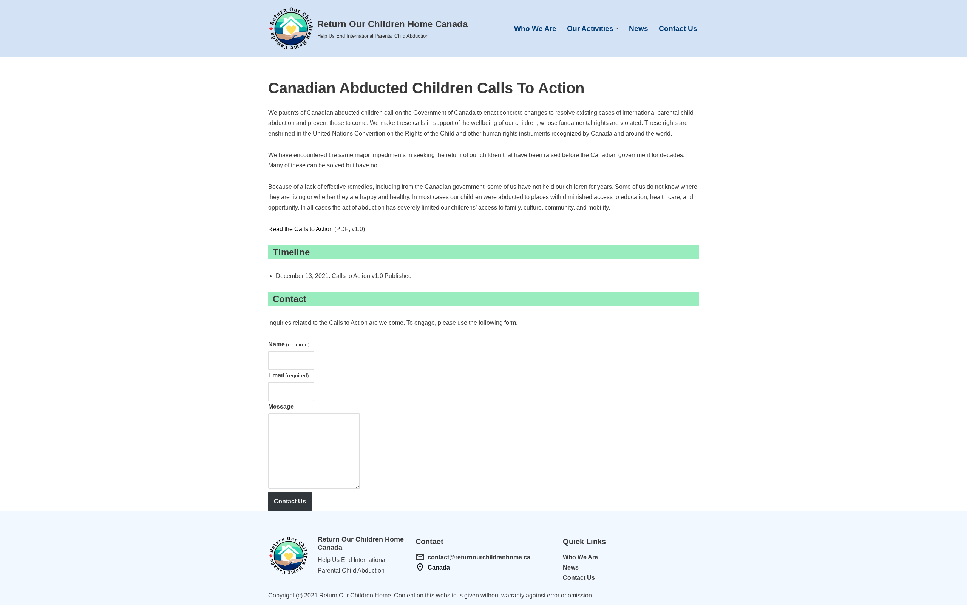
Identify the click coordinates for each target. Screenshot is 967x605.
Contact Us (678, 28)
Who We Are (535, 28)
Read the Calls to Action (300, 229)
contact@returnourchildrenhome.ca (479, 557)
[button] (616, 28)
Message (281, 406)
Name (289, 344)
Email (288, 375)
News (638, 28)
